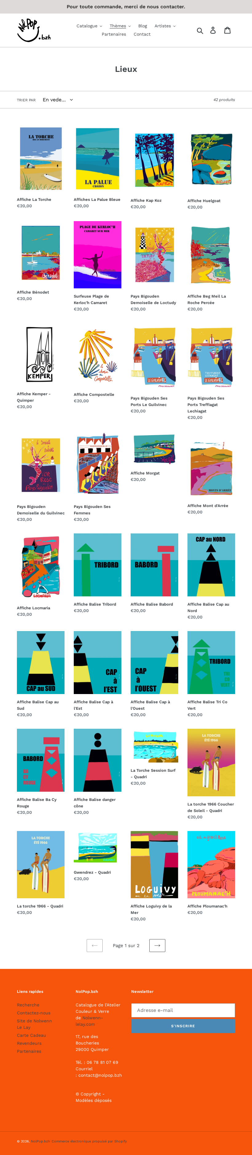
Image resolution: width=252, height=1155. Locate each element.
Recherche (28, 1004)
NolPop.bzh (40, 1141)
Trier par (26, 100)
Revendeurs (29, 1043)
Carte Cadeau (31, 1035)
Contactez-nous (33, 1012)
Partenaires (29, 1051)
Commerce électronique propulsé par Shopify (89, 1141)
